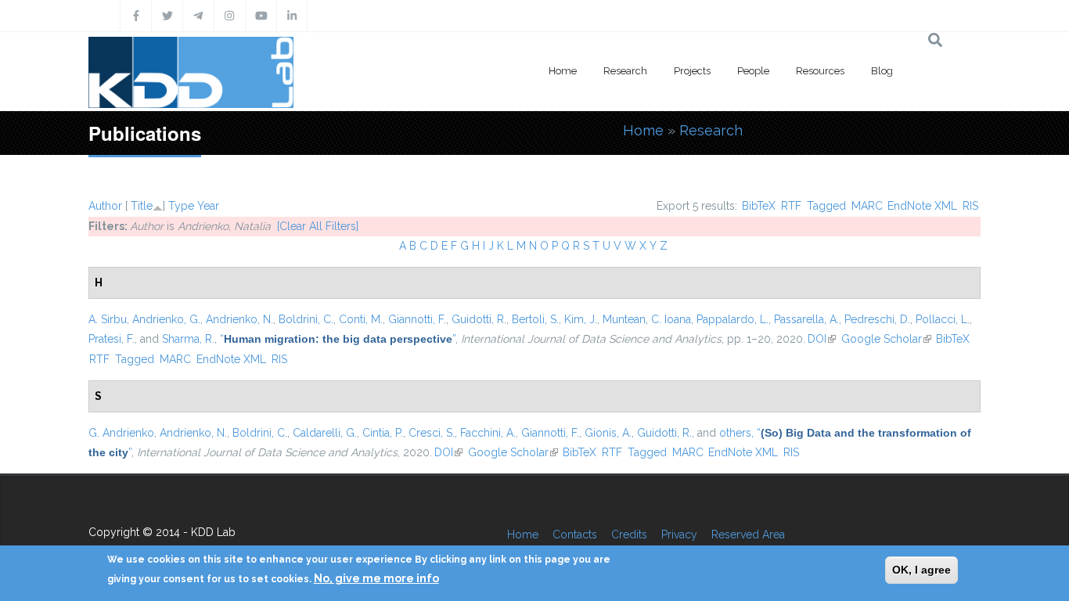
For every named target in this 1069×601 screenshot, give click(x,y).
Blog (882, 71)
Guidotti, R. (479, 319)
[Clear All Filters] (317, 226)
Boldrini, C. (306, 319)
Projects (692, 71)
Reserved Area (748, 534)
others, (736, 432)
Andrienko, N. (239, 319)
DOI (822, 339)
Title (142, 206)
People (753, 71)
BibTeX (759, 206)
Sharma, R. (188, 339)
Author (105, 206)
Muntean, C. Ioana (647, 319)
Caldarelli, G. (325, 432)
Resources (820, 71)
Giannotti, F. (417, 319)
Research (625, 71)
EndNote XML (922, 206)
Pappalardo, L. (732, 319)
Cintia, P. (382, 432)
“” (337, 339)
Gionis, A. (608, 432)
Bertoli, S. (535, 319)
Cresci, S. (432, 432)
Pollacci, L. (943, 319)
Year (208, 206)
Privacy (679, 534)
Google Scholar (886, 339)
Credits (629, 534)
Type (181, 206)
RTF (791, 206)
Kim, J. (580, 319)
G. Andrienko (121, 432)
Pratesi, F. (111, 339)
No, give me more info (376, 578)
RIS (970, 206)
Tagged (826, 206)
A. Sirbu (107, 319)
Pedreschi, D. (877, 319)
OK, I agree (921, 569)
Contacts (574, 534)
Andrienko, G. (166, 319)
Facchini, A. (488, 432)
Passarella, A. (806, 319)
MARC (867, 206)
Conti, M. (361, 319)
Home (563, 71)
